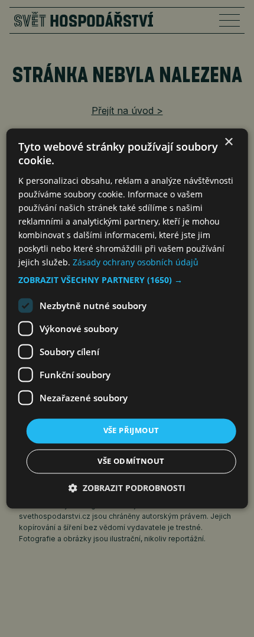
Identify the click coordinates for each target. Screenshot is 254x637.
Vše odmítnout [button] (130, 461)
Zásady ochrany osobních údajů (135, 262)
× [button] (228, 142)
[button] (127, 280)
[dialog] (127, 318)
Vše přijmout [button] (131, 430)
